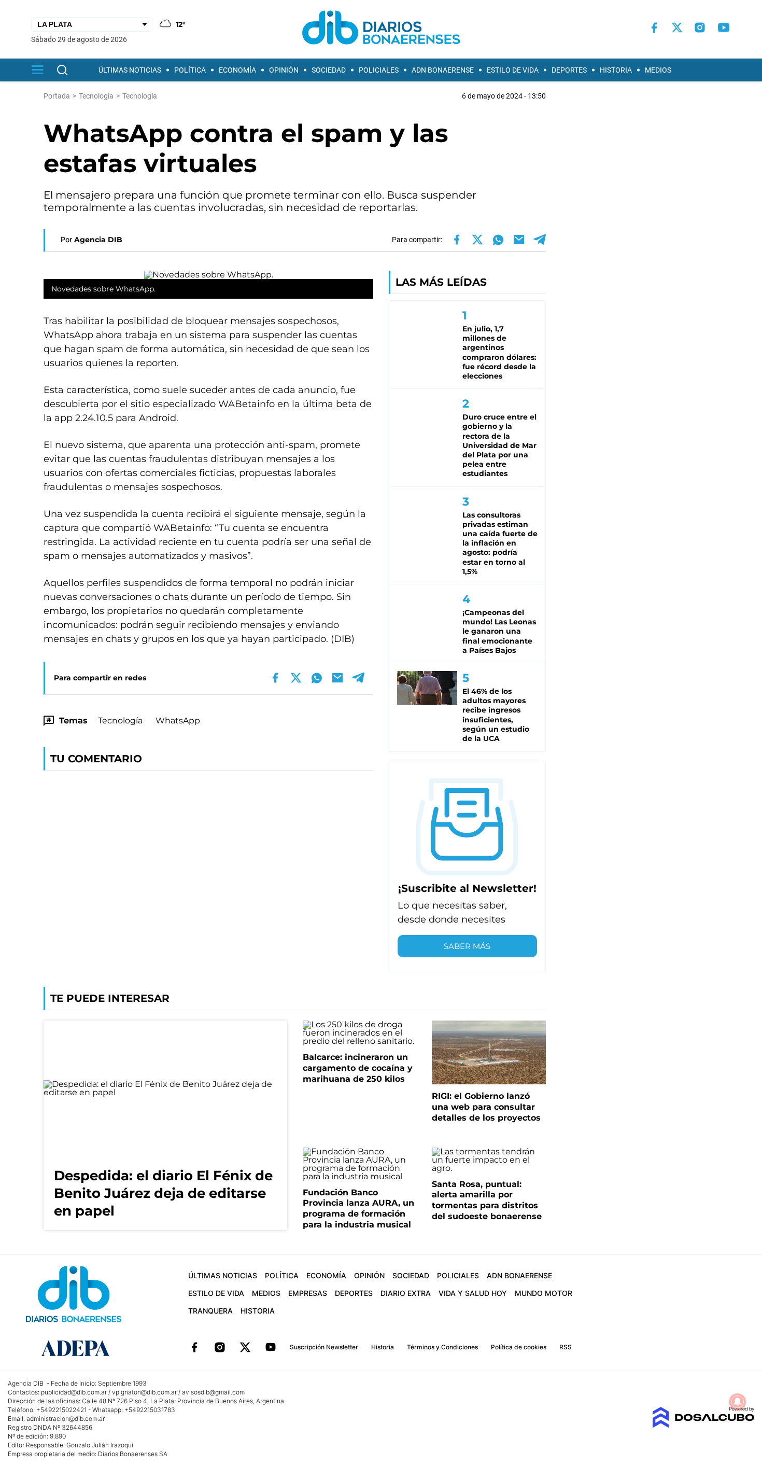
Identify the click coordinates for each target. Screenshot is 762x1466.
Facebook (194, 1347)
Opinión (284, 70)
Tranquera (210, 1310)
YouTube (270, 1347)
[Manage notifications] (737, 1401)
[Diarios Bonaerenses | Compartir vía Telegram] (539, 239)
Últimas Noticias (129, 70)
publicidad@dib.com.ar (74, 1392)
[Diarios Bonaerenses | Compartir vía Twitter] (477, 239)
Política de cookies (518, 1347)
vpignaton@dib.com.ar (144, 1392)
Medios (658, 70)
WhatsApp (178, 720)
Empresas (307, 1293)
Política (190, 70)
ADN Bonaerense (443, 70)
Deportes (569, 70)
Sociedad (329, 70)
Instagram (220, 1347)
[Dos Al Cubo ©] (703, 1425)
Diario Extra (405, 1293)
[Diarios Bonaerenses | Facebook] (654, 27)
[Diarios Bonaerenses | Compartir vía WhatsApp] (498, 239)
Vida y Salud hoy (473, 1293)
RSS (565, 1347)
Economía (237, 70)
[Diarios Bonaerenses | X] (677, 27)
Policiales (379, 70)
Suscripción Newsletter (324, 1347)
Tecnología (120, 720)
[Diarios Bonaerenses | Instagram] (700, 27)
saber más (467, 946)
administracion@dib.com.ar (65, 1418)
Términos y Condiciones (442, 1347)
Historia (616, 70)
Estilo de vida (513, 70)
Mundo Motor (543, 1293)
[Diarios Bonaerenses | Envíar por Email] (519, 239)
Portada (57, 96)
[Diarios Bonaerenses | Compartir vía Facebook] (456, 239)
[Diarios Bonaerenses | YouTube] (723, 27)
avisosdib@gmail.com (213, 1392)
